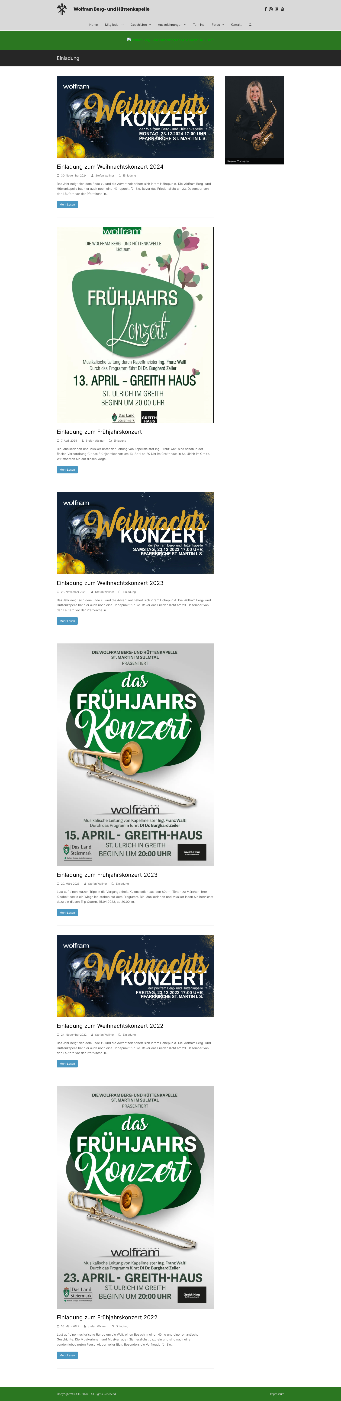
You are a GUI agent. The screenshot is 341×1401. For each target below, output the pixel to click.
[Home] (62, 12)
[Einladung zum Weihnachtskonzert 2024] (135, 117)
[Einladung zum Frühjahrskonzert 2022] (135, 1197)
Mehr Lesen (67, 204)
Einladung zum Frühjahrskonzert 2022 (107, 1317)
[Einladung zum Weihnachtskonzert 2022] (135, 976)
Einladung (129, 175)
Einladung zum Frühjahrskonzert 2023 (107, 874)
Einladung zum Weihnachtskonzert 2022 (110, 1025)
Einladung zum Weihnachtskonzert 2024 (110, 166)
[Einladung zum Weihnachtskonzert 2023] (135, 533)
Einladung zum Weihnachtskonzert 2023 (110, 583)
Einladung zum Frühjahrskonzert (99, 431)
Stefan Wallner (104, 175)
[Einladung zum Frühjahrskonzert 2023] (135, 754)
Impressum (277, 1394)
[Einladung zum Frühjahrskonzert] (135, 325)
